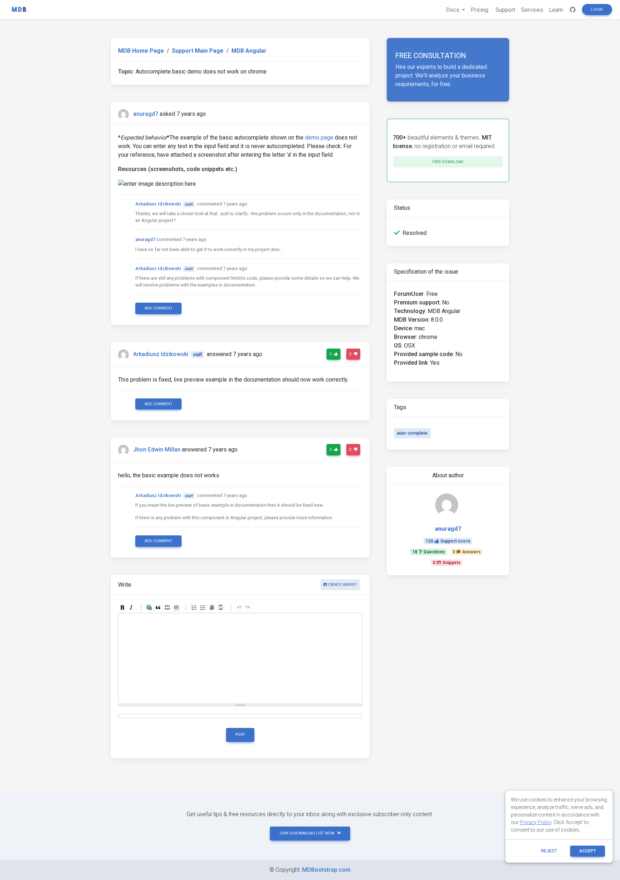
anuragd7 (145, 113)
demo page (319, 137)
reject (549, 850)
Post (240, 734)
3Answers (466, 551)
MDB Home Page (141, 50)
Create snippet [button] (342, 584)
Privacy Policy (535, 822)
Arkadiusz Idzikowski (158, 204)
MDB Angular (249, 50)
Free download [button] (448, 162)
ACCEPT (587, 850)
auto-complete (412, 433)
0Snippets (447, 562)
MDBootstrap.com (326, 869)
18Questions (428, 551)
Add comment (159, 308)
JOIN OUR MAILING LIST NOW (306, 833)
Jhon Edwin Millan (156, 449)
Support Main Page (198, 50)
